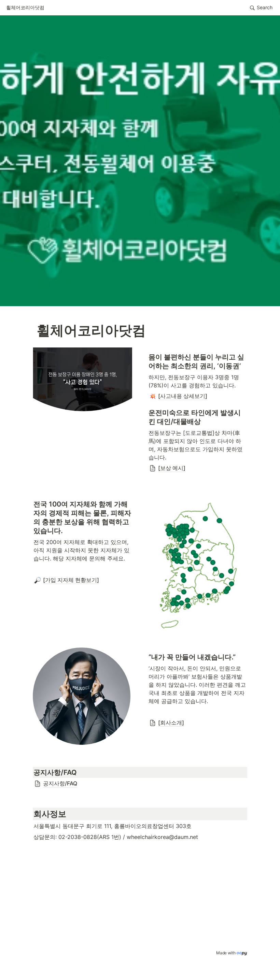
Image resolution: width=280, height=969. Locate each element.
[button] (25, 8)
